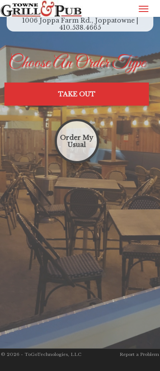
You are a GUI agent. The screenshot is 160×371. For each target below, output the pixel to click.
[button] (76, 94)
